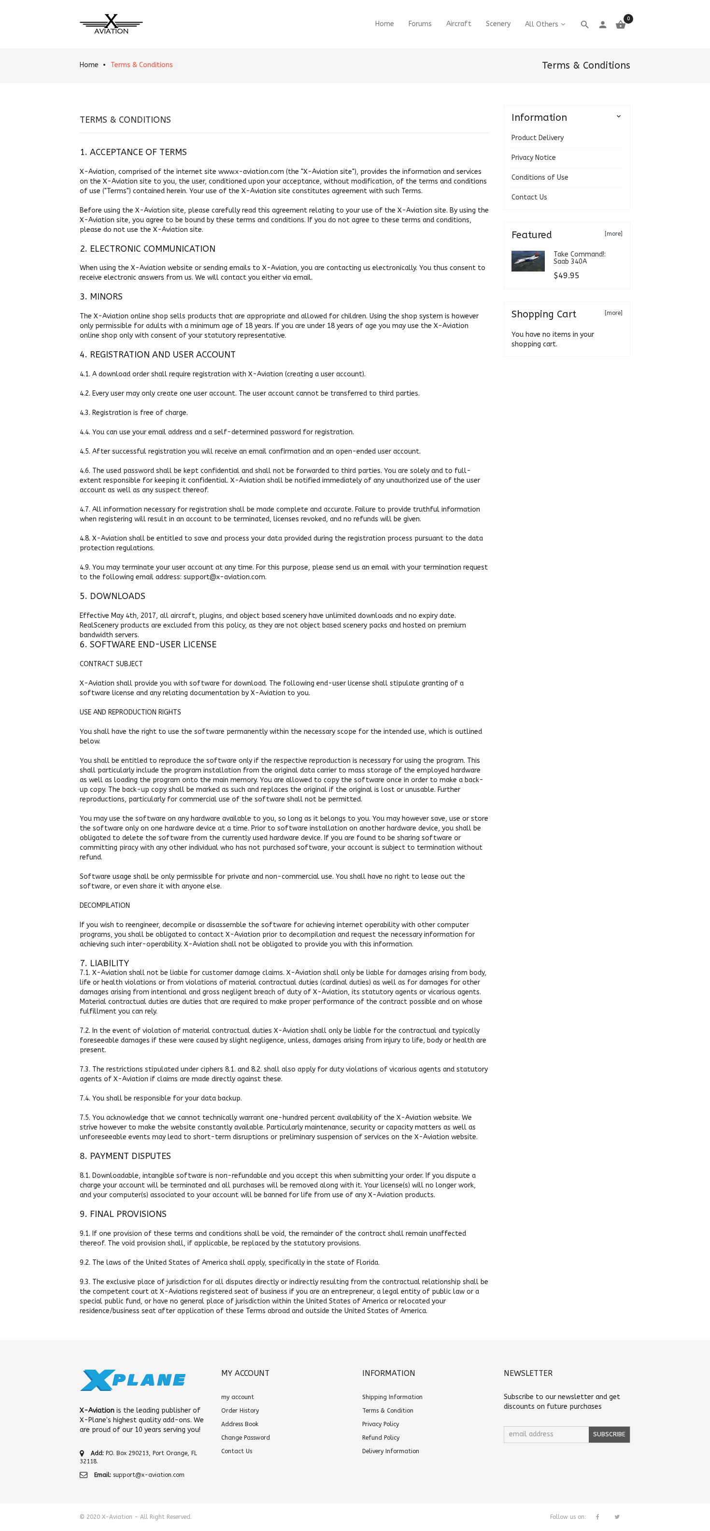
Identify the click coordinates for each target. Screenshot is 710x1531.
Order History (240, 1410)
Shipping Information (392, 1397)
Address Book (239, 1424)
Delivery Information (390, 1451)
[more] (614, 233)
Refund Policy (380, 1437)
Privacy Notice (533, 158)
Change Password (245, 1437)
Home (89, 65)
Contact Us (529, 197)
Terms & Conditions (142, 65)
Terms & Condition (387, 1410)
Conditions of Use (539, 177)
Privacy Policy (380, 1424)
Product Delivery (537, 138)
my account (237, 1397)
